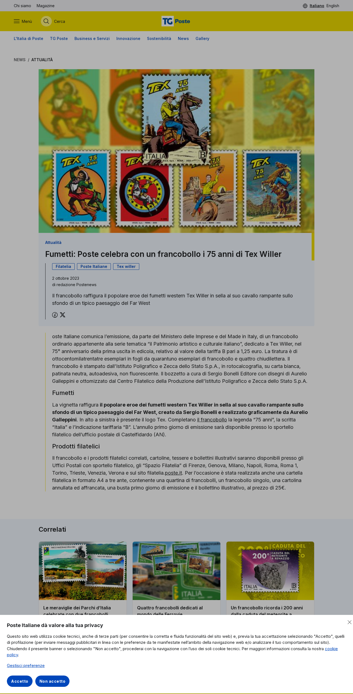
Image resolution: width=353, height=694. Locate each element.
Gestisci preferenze (26, 665)
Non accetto (52, 681)
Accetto (19, 681)
